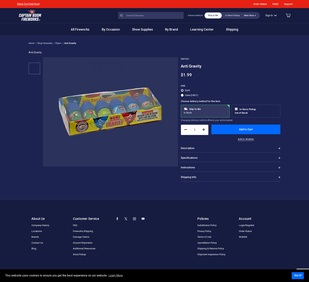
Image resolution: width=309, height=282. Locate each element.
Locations (36, 231)
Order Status (260, 4)
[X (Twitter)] (126, 219)
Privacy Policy (204, 231)
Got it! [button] (297, 275)
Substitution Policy (207, 225)
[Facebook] (117, 219)
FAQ (75, 225)
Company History (40, 225)
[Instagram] (134, 219)
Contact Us (37, 242)
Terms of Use (204, 237)
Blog (33, 248)
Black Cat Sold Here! (28, 4)
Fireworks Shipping (83, 231)
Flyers (58, 43)
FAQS (275, 4)
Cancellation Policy (207, 242)
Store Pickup (79, 254)
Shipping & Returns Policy (210, 248)
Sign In (269, 15)
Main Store (249, 15)
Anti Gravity (70, 43)
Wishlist (243, 237)
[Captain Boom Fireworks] (30, 15)
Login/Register (246, 225)
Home (32, 43)
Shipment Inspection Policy (211, 254)
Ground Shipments (82, 242)
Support (288, 4)
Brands (35, 237)
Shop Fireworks (45, 43)
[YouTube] (143, 219)
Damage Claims (81, 237)
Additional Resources (84, 248)
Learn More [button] (116, 275)
